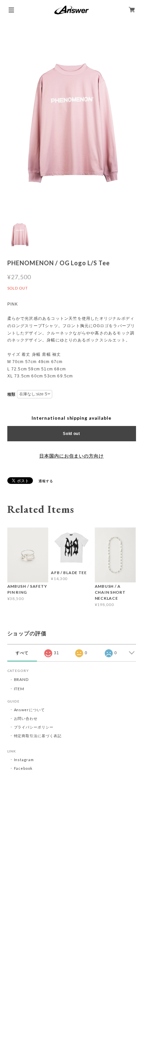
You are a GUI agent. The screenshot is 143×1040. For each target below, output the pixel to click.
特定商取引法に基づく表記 (38, 735)
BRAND (21, 679)
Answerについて (29, 710)
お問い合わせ (26, 718)
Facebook (23, 768)
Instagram (24, 759)
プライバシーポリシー (34, 727)
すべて (22, 653)
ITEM (19, 688)
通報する (46, 481)
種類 (11, 394)
